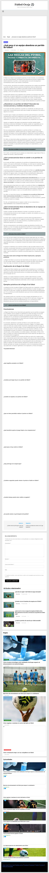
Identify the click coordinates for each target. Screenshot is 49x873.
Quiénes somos (19, 865)
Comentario (8, 543)
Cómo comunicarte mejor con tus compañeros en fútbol (18, 752)
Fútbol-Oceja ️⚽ (24, 4)
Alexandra (7, 50)
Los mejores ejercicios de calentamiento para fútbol (15, 845)
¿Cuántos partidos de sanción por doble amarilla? (28, 620)
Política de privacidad (7, 866)
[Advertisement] (24, 27)
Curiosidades (7, 749)
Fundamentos (7, 690)
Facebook (26, 865)
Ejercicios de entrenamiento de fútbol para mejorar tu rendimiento (21, 693)
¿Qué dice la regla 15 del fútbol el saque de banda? (28, 591)
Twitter (37, 865)
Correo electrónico (9, 564)
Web (6, 569)
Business (6, 659)
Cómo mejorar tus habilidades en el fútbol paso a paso (16, 821)
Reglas (6, 42)
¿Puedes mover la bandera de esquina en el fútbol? (28, 601)
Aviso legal (12, 865)
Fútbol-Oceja (5, 865)
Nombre (7, 559)
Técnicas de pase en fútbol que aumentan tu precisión (16, 857)
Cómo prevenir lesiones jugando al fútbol (13, 833)
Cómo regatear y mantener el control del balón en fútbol (18, 723)
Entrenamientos (6, 835)
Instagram (32, 865)
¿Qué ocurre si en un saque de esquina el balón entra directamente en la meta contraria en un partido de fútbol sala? (30, 612)
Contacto (42, 865)
